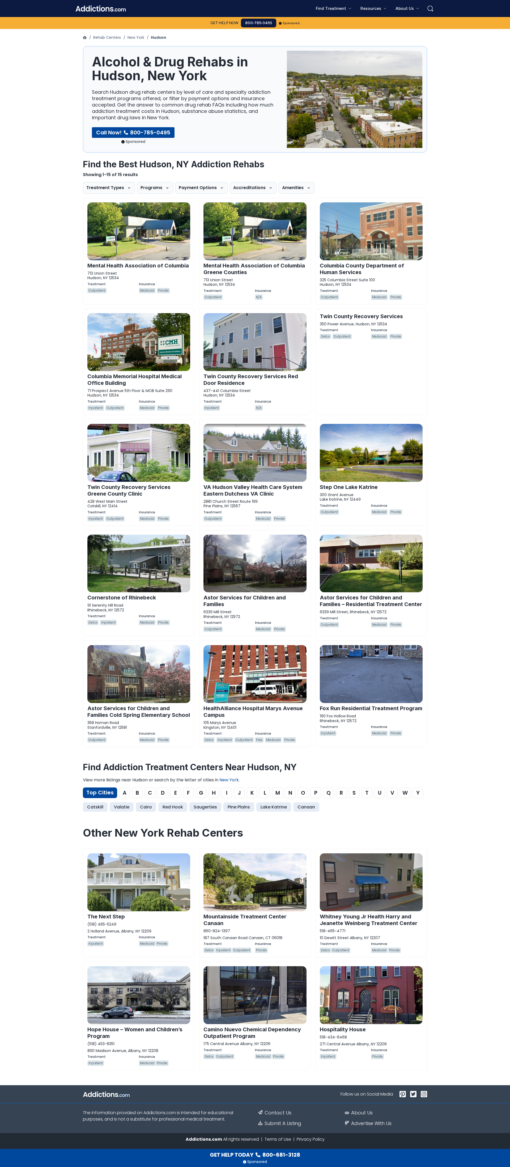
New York (136, 37)
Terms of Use (278, 1139)
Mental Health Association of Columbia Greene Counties (254, 268)
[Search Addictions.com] (430, 8)
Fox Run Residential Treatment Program (371, 708)
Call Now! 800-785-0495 (133, 132)
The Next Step (106, 916)
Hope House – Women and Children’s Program (134, 1032)
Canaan (306, 807)
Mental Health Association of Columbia (138, 265)
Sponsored (291, 23)
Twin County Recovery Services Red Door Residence (250, 379)
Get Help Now (224, 23)
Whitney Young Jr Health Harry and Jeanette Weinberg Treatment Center (368, 919)
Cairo (146, 807)
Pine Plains (239, 807)
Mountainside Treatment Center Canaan (244, 919)
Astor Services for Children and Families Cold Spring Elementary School (138, 711)
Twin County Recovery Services (361, 316)
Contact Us (278, 1113)
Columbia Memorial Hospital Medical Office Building (134, 379)
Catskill (95, 807)
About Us (362, 1113)
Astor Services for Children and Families (244, 600)
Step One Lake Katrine (349, 487)
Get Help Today (255, 1155)
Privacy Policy (311, 1139)
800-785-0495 (258, 23)
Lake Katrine (274, 807)
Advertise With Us (371, 1123)
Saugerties (205, 807)
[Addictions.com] (85, 37)
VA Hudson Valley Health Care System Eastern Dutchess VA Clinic (252, 490)
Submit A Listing (283, 1123)
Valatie (121, 807)
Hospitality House (343, 1029)
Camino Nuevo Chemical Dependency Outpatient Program (252, 1032)
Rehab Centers (107, 37)
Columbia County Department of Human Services (362, 268)
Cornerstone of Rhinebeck (121, 597)
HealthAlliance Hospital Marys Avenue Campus (253, 711)
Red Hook (173, 807)
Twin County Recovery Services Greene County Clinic (129, 490)
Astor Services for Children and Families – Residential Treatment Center (371, 600)
